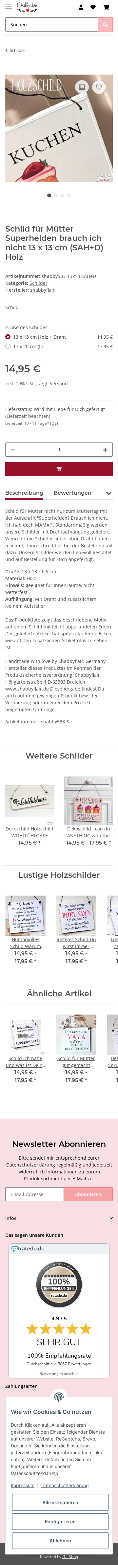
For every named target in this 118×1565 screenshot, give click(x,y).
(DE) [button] (54, 423)
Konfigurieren (60, 1521)
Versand (59, 383)
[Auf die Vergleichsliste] (82, 87)
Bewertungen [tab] (72, 493)
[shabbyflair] (27, 7)
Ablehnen (60, 1540)
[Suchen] (105, 24)
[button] (81, 7)
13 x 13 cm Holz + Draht (63, 337)
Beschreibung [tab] (24, 493)
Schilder (39, 283)
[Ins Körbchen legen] (10, 71)
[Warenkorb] (106, 7)
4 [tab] (69, 195)
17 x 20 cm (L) (63, 346)
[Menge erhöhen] (105, 449)
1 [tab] (49, 195)
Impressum (22, 1485)
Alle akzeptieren (60, 1502)
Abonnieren (88, 1194)
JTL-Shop (70, 1556)
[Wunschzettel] (93, 7)
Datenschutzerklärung (30, 1165)
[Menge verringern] (13, 449)
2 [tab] (56, 195)
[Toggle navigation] (8, 4)
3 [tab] (62, 195)
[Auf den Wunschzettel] (99, 87)
